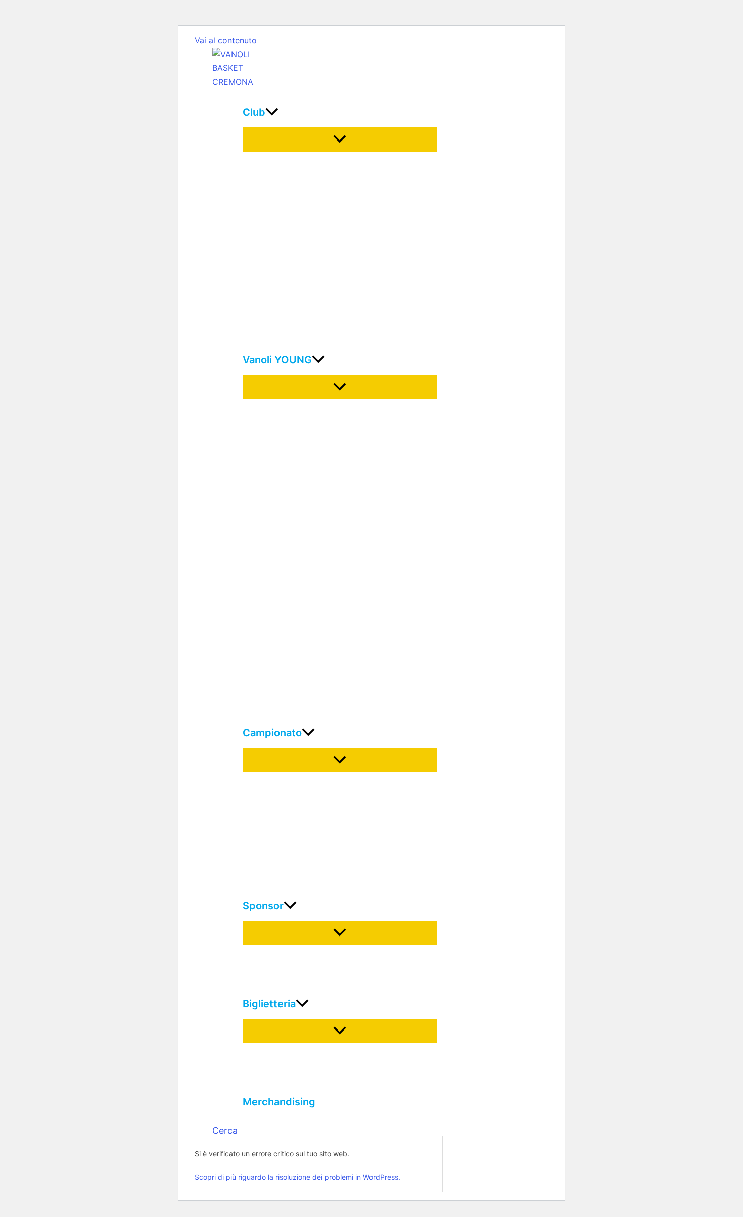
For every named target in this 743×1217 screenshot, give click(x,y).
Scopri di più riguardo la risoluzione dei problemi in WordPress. (297, 1177)
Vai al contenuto (226, 40)
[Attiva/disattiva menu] (340, 139)
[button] (225, 1130)
